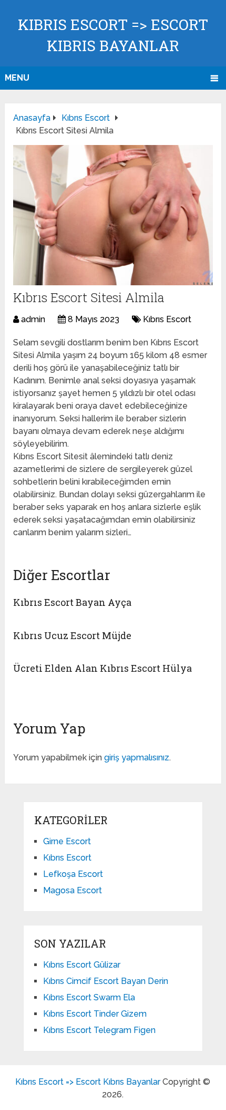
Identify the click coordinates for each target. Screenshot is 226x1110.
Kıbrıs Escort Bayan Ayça (72, 602)
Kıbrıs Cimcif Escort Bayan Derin (105, 981)
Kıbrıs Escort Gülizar (81, 965)
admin (33, 319)
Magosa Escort (72, 890)
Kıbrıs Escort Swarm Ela (89, 997)
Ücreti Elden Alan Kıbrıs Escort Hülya (102, 668)
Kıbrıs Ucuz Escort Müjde (72, 635)
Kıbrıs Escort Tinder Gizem (95, 1014)
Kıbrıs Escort (167, 319)
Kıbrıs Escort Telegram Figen (99, 1030)
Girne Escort (67, 841)
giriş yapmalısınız (136, 757)
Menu (17, 78)
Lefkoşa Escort (73, 874)
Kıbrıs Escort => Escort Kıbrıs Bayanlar (87, 1082)
